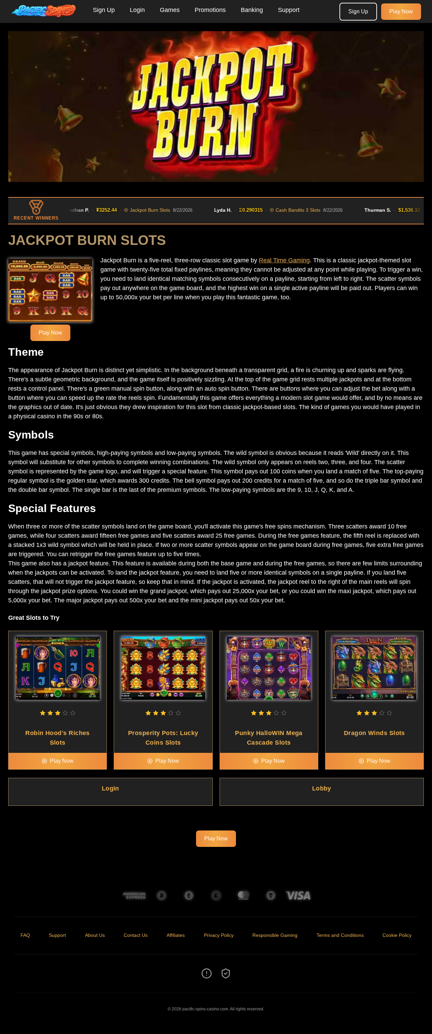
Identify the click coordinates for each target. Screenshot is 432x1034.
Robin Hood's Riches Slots (57, 738)
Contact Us (136, 935)
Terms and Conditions (340, 935)
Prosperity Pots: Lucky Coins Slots (163, 738)
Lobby (321, 788)
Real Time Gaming (284, 260)
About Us (95, 935)
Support (288, 9)
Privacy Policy (219, 935)
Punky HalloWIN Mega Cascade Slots (269, 738)
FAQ (25, 935)
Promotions (210, 9)
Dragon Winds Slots (374, 733)
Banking (252, 9)
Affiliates (176, 935)
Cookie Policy (397, 935)
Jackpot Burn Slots (135, 210)
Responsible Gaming (274, 935)
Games (170, 9)
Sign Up (104, 9)
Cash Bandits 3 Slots (283, 210)
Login (137, 9)
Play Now (401, 11)
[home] (45, 18)
